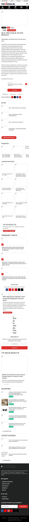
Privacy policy (23, 518)
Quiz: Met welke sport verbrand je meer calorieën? (6, 155)
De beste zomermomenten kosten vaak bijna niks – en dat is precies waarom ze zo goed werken (14, 264)
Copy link (12, 97)
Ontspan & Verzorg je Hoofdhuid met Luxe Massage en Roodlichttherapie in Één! (18, 393)
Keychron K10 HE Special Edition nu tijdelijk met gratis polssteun (18, 416)
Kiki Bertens (5, 94)
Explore (18, 0)
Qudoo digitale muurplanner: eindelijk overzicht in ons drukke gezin (18, 401)
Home (4, 27)
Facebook (17, 97)
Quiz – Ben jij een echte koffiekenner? (15, 115)
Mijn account (6, 483)
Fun (27, 8)
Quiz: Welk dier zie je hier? (16, 122)
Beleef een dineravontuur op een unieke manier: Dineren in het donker (13, 376)
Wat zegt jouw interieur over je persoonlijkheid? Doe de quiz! (18, 155)
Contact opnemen (9, 231)
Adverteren (5, 499)
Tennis (20, 94)
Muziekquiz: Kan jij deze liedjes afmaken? (17, 129)
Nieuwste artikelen (7, 481)
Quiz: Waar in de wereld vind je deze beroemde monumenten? (20, 189)
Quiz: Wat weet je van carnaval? (17, 108)
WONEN (2, 8)
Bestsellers (4, 0)
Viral (12, 0)
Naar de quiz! (7, 312)
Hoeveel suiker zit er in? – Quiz (7, 174)
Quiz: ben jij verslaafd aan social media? (18, 454)
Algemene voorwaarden (13, 518)
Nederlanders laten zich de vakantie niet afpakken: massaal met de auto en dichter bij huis (14, 278)
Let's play (14, 90)
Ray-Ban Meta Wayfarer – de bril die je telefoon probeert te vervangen (17, 409)
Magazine (26, 0)
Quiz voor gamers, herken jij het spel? (6, 189)
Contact (4, 496)
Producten (5, 486)
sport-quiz (13, 94)
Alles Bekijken (6, 460)
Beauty (9, 8)
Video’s (4, 490)
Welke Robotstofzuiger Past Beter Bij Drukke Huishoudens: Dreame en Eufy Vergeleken (13, 249)
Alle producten (7, 431)
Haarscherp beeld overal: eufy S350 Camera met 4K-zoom (17, 424)
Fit (21, 8)
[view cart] (21, 4)
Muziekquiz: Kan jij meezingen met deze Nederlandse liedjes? (21, 175)
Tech (15, 8)
